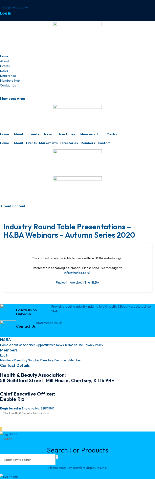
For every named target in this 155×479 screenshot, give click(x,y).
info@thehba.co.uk (77, 273)
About (18, 134)
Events (33, 134)
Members (88, 143)
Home (4, 134)
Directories (66, 134)
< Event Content (12, 206)
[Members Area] (1, 90)
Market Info (48, 143)
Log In (5, 13)
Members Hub (91, 134)
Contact (113, 134)
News (48, 134)
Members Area (12, 98)
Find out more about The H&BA (77, 282)
